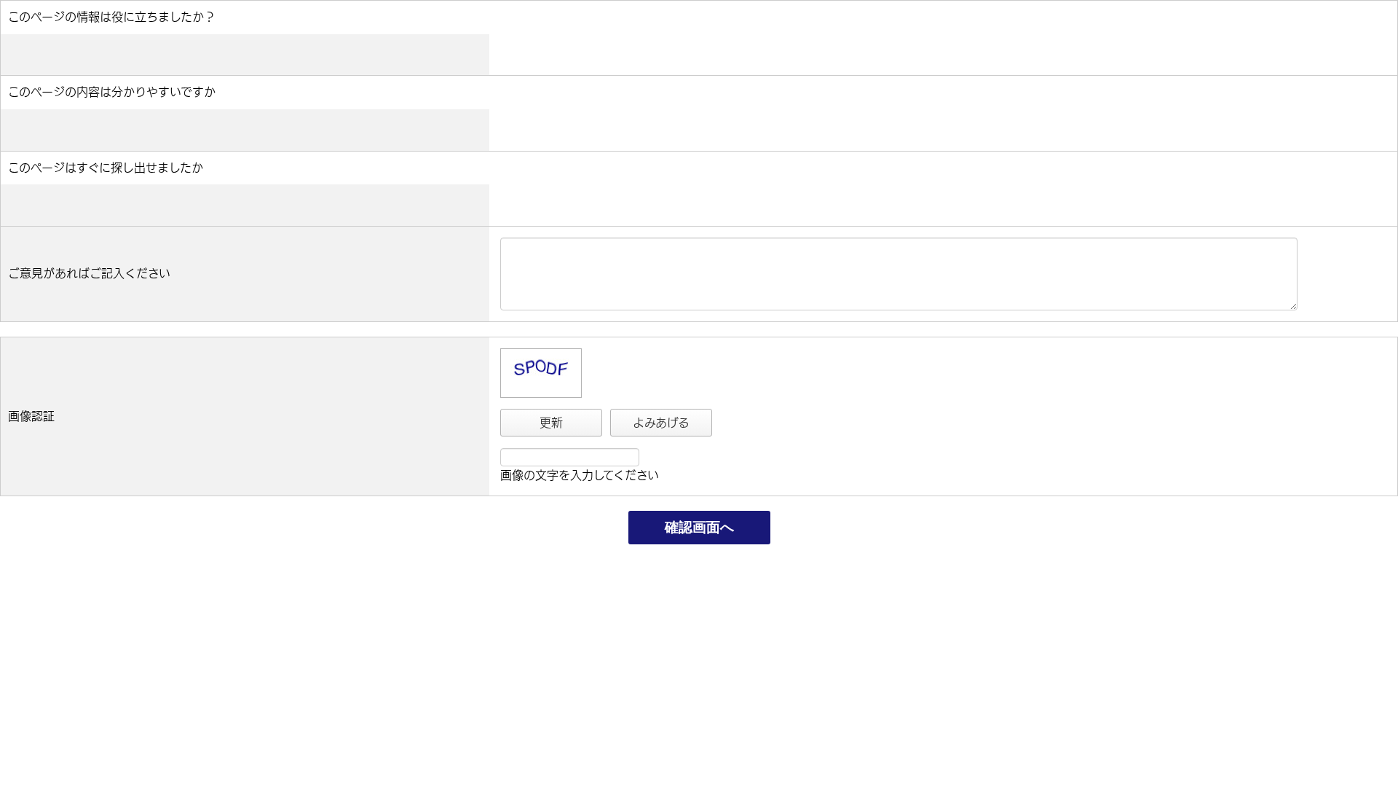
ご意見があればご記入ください (89, 273)
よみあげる (661, 422)
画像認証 (31, 416)
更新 (551, 422)
